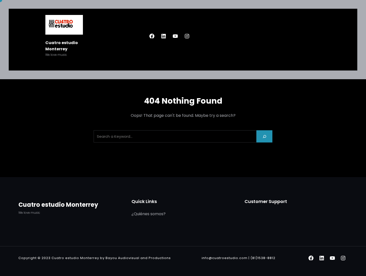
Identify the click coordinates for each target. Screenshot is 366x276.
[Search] (264, 136)
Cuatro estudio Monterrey (58, 205)
